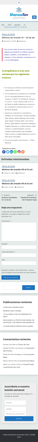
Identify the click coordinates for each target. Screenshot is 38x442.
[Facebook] (4, 152)
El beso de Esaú (23, 344)
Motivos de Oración (8, 34)
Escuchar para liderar (27, 361)
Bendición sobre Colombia (12, 311)
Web (3, 260)
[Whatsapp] (15, 152)
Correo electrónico (8, 252)
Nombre (4, 244)
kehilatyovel (22, 41)
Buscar (28, 287)
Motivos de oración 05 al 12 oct (17, 169)
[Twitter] (7, 152)
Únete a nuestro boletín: (15, 413)
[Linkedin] (11, 152)
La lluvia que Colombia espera (13, 307)
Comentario (6, 221)
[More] (23, 152)
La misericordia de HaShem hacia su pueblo (18, 326)
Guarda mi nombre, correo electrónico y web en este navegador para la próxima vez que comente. (18, 271)
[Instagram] (19, 152)
